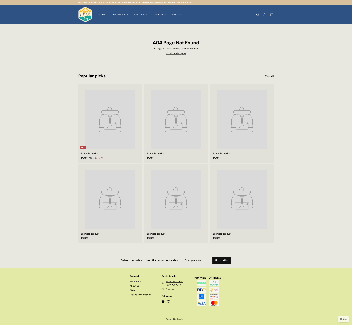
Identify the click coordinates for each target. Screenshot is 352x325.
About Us (134, 286)
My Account (136, 281)
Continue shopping (176, 53)
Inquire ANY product (140, 294)
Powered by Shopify (174, 319)
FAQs (132, 290)
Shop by (158, 14)
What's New (141, 14)
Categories (118, 14)
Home (102, 14)
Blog (175, 14)
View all (269, 75)
